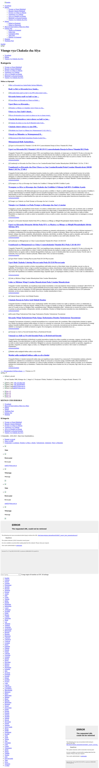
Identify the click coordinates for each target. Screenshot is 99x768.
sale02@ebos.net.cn (19, 388)
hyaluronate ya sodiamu (12, 443)
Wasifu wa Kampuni (15, 30)
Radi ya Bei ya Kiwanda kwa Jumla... (24, 89)
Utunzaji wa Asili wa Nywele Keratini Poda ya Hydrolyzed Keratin (35, 336)
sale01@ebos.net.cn (19, 386)
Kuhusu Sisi (8, 28)
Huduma (7, 39)
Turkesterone (40, 443)
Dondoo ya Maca (25, 443)
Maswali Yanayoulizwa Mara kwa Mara (17, 27)
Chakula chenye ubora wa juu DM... (23, 127)
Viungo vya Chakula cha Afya (18, 20)
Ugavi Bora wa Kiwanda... (19, 104)
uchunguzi (12, 160)
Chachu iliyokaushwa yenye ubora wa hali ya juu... (29, 119)
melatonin (48, 443)
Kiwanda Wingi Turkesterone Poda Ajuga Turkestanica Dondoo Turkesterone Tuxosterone (45, 318)
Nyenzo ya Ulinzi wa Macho (17, 13)
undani (17, 160)
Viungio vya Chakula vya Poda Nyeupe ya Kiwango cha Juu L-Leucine (37, 205)
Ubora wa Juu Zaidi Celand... (20, 112)
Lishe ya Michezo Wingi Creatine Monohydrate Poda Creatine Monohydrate (39, 282)
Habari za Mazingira (15, 25)
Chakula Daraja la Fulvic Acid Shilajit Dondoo (27, 300)
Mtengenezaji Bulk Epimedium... (22, 142)
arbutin (33, 443)
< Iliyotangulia (7, 371)
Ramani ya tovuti (10, 439)
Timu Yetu (12, 35)
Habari (7, 21)
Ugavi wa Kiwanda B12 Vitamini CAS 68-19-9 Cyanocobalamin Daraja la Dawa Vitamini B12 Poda (49, 149)
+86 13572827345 (19, 383)
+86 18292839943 (19, 384)
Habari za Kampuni (14, 23)
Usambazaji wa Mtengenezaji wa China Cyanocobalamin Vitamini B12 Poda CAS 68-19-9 (44, 245)
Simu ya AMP (9, 441)
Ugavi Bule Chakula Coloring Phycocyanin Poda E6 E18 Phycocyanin (37, 262)
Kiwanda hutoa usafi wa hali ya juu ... (24, 96)
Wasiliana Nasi (9, 41)
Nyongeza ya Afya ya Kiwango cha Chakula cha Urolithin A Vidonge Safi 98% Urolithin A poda (47, 187)
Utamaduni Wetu (14, 34)
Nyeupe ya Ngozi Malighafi (17, 9)
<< (2, 371)
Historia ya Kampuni (15, 37)
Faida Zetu (12, 32)
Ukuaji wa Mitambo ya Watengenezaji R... (25, 134)
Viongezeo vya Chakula (16, 14)
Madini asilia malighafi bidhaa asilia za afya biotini (29, 355)
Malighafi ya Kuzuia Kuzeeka (18, 18)
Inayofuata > (19, 371)
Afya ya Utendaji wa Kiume (17, 16)
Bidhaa (7, 7)
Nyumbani (8, 6)
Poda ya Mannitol (57, 443)
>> (24, 371)
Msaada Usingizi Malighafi (17, 11)
